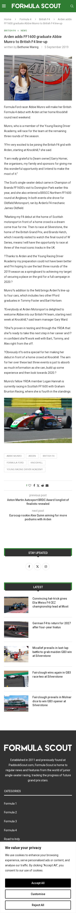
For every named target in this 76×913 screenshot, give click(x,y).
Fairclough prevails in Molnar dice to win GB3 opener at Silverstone (52, 701)
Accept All (38, 883)
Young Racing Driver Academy (25, 469)
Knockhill (37, 462)
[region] (38, 877)
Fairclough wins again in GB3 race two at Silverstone (51, 674)
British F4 (44, 19)
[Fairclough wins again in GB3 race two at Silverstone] (16, 679)
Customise (38, 894)
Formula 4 (25, 19)
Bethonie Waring (28, 47)
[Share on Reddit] (42, 485)
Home (7, 19)
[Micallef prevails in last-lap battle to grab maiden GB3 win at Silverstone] (16, 654)
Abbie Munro (14, 456)
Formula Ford (15, 462)
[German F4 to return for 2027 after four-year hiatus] (16, 629)
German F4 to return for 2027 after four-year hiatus (51, 625)
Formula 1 (10, 803)
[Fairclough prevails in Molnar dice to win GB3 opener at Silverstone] (16, 703)
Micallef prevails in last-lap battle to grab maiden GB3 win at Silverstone (52, 651)
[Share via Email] (47, 485)
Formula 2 (10, 812)
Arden (32, 456)
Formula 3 (10, 821)
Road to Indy (12, 839)
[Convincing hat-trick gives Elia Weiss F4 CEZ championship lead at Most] (16, 605)
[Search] (72, 6)
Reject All (38, 905)
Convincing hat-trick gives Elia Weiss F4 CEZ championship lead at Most (50, 602)
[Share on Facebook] (34, 485)
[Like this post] (29, 485)
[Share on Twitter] (38, 485)
